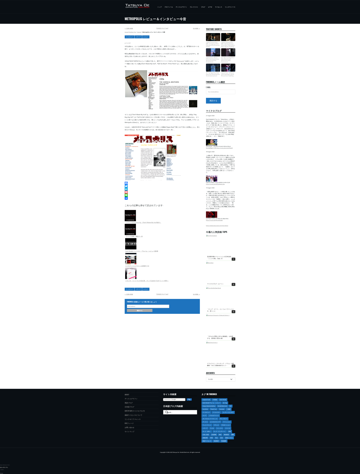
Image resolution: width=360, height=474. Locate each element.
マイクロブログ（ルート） (215, 284)
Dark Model (223, 400)
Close (1, 473)
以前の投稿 (129, 28)
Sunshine (205, 409)
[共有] (162, 198)
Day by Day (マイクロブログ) (135, 411)
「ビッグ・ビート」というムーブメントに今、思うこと (220, 310)
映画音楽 (226, 434)
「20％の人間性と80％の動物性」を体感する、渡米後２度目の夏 (220, 337)
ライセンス (218, 7)
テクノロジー (223, 419)
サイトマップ (129, 431)
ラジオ (212, 428)
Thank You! (213, 409)
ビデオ (210, 7)
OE (230, 406)
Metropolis (180, 61)
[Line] (162, 195)
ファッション (226, 422)
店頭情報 (213, 434)
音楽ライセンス (207, 441)
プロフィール (168, 7)
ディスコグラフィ (181, 7)
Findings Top (132, 32)
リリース (227, 428)
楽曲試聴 (205, 438)
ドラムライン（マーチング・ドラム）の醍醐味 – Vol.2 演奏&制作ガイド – (220, 364)
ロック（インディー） (220, 431)
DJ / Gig (225, 403)
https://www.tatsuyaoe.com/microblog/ (217, 225)
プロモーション (225, 425)
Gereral (139, 32)
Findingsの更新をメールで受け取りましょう (142, 302)
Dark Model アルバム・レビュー (211, 403)
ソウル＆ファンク (214, 415)
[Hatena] (162, 189)
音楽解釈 (223, 441)
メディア (138, 37)
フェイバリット (207, 425)
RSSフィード (129, 423)
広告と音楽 (206, 434)
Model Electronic (222, 406)
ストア (204, 415)
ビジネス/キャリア (215, 422)
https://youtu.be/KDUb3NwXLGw (215, 184)
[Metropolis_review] (136, 83)
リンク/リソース (230, 7)
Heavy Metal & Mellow (209, 406)
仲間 (229, 431)
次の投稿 (196, 28)
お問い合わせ (129, 427)
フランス (216, 425)
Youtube (221, 409)
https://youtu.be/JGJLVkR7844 (214, 220)
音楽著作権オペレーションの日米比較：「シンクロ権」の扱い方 (219, 257)
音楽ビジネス (229, 438)
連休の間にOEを (4, 467)
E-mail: (208, 87)
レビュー (145, 37)
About (127, 394)
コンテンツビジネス (228, 412)
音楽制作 (216, 441)
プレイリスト (194, 7)
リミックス (219, 428)
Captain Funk (206, 400)
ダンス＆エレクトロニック (210, 419)
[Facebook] (162, 183)
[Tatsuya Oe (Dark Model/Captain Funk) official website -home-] (138, 7)
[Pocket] (162, 192)
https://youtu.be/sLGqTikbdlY (224, 148)
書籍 (232, 434)
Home (126, 32)
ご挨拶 (228, 409)
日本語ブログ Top (162, 28)
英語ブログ (129, 403)
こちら (193, 127)
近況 (221, 438)
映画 (220, 434)
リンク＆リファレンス (133, 419)
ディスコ (205, 422)
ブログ (203, 7)
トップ (159, 7)
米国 (211, 438)
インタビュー (129, 37)
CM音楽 (215, 400)
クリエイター (216, 412)
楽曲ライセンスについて (133, 415)
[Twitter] (162, 186)
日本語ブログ (129, 407)
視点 (216, 438)
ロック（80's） (207, 431)
